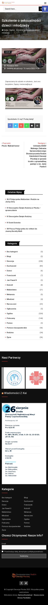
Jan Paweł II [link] (12, 280)
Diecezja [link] (10, 261)
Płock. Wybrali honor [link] (10, 146)
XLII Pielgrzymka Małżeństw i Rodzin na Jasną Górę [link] (22, 200)
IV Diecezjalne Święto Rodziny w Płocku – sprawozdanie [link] (23, 209)
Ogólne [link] (12, 30)
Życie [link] (9, 337)
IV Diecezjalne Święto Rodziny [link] (19, 216)
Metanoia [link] (11, 294)
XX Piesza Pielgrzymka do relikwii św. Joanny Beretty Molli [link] (21, 230)
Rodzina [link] (10, 333)
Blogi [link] (9, 256)
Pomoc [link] (10, 323)
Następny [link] (41, 143)
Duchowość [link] (11, 266)
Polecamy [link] (11, 318)
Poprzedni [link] (6, 143)
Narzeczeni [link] (11, 304)
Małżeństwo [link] (12, 290)
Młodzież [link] (10, 299)
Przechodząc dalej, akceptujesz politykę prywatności (23, 552)
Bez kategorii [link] (12, 252)
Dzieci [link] (9, 271)
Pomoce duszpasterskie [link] (17, 328)
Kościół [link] (10, 285)
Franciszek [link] (11, 275)
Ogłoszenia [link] (11, 309)
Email (4, 544)
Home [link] (5, 30)
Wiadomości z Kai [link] (15, 393)
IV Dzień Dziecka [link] (14, 223)
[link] (45, 9)
